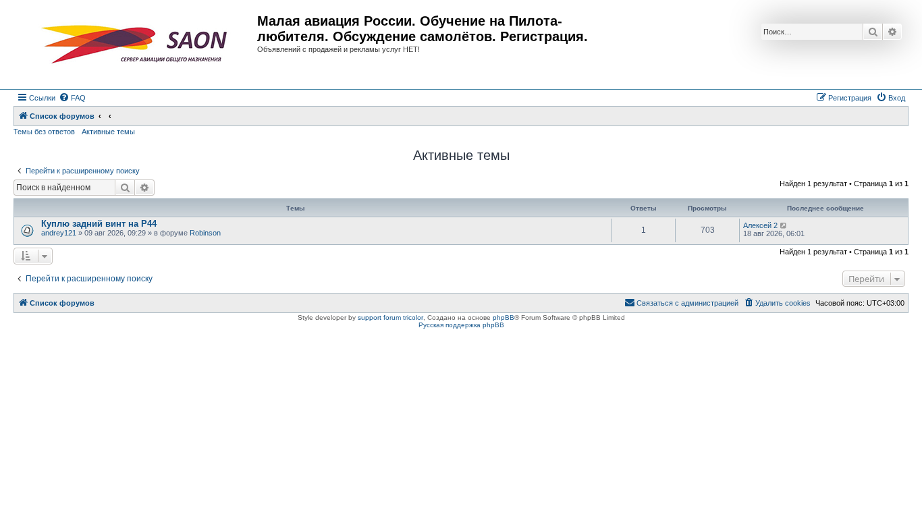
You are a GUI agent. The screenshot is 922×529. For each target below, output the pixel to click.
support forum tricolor (390, 317)
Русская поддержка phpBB (461, 325)
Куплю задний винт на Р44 (99, 224)
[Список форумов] (137, 44)
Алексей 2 (760, 225)
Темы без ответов (44, 132)
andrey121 (58, 233)
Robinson (205, 233)
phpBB (503, 317)
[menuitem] (72, 98)
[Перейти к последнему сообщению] (784, 225)
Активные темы (108, 132)
